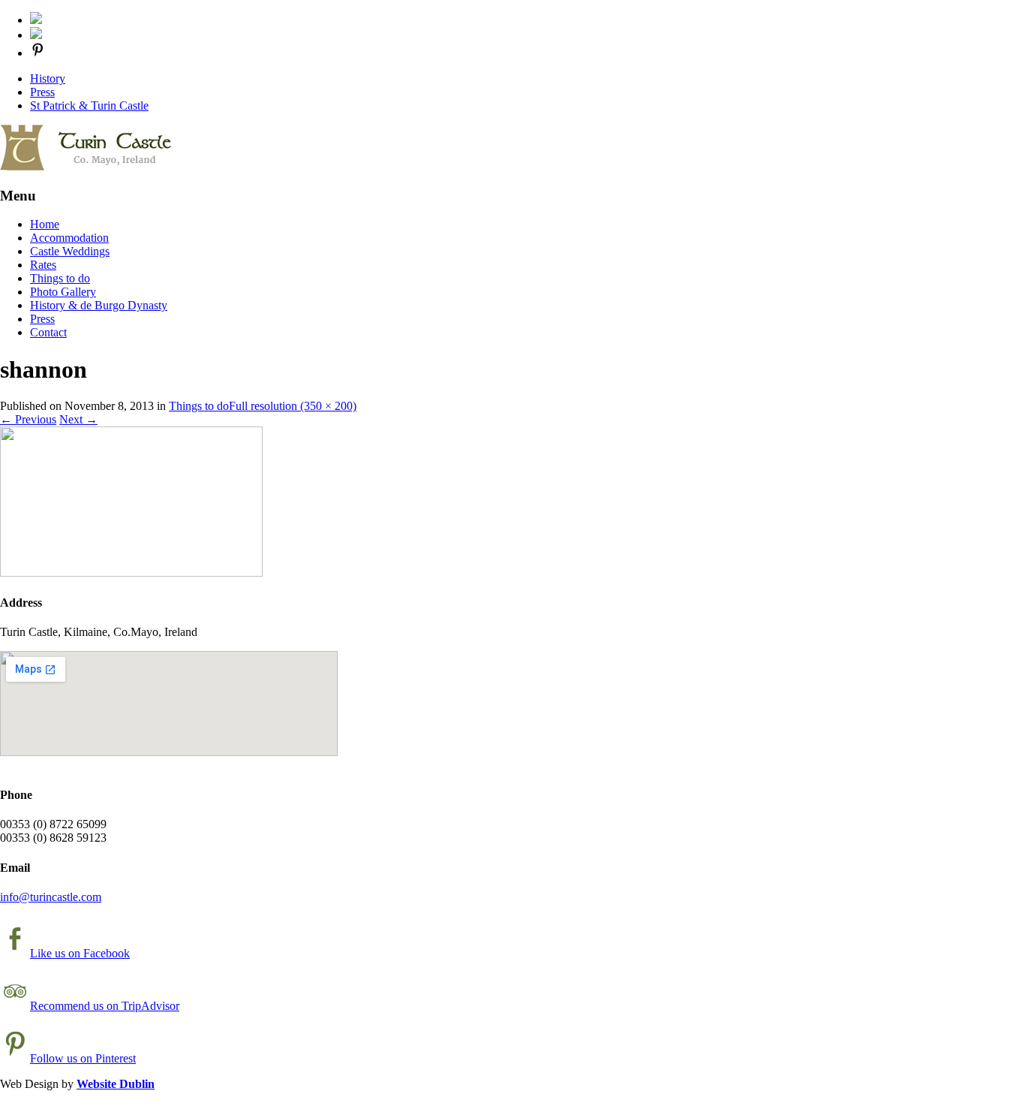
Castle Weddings (70, 251)
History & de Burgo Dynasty (98, 305)
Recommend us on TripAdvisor (104, 1005)
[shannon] (131, 572)
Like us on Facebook (80, 953)
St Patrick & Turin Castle (89, 105)
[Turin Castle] (85, 166)
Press (42, 92)
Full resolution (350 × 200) (292, 405)
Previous (28, 419)
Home (44, 224)
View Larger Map (35, 766)
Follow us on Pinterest (83, 1058)
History (47, 78)
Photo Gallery (63, 291)
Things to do (60, 278)
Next (78, 419)
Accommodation (69, 237)
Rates (43, 264)
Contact (48, 332)
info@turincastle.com (50, 897)
